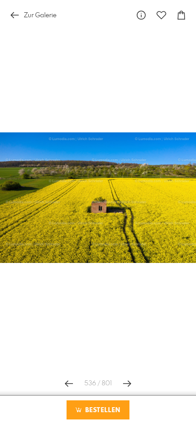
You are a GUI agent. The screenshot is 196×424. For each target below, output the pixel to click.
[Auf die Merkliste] (161, 15)
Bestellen (101, 410)
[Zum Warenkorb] (181, 15)
